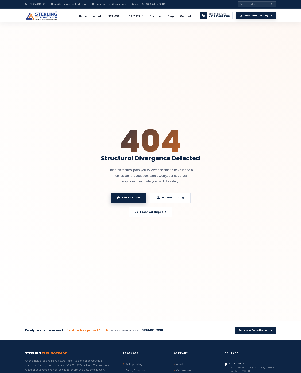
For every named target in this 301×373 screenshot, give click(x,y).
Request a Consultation (253, 330)
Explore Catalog (172, 197)
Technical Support (153, 212)
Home (83, 16)
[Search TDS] (272, 4)
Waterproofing (134, 364)
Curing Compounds (137, 370)
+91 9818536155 (219, 16)
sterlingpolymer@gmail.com (110, 4)
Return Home (131, 197)
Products (113, 15)
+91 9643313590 (36, 4)
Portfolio (156, 16)
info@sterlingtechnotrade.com (70, 4)
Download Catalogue (257, 15)
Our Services (183, 370)
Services (134, 15)
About (97, 16)
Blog (171, 16)
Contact (185, 16)
